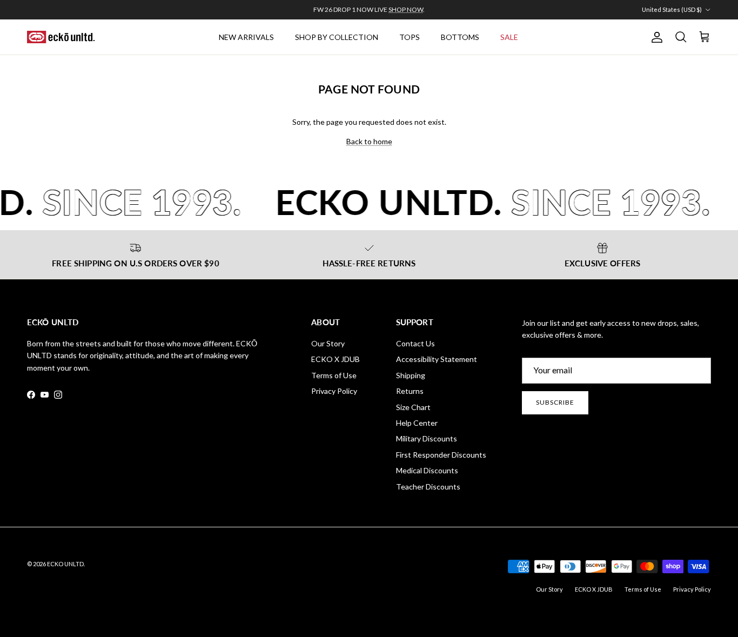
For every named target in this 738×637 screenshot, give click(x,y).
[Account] (654, 37)
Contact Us (415, 343)
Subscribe (555, 402)
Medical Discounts (427, 470)
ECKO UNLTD (65, 563)
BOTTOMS (460, 37)
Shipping (410, 375)
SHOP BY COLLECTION (336, 37)
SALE (509, 37)
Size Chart (413, 407)
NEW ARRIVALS (246, 37)
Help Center (417, 422)
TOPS (409, 37)
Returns (410, 390)
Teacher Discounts (428, 486)
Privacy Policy (334, 390)
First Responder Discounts (441, 454)
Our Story (328, 343)
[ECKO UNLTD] (61, 37)
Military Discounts (426, 438)
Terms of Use (334, 375)
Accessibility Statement (436, 359)
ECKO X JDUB (335, 359)
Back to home (369, 141)
